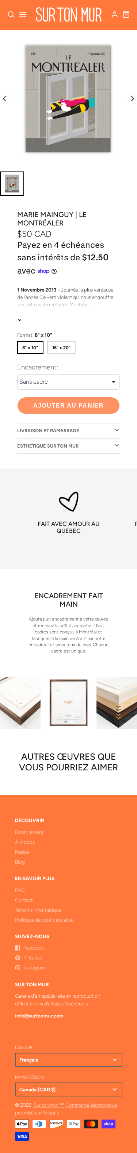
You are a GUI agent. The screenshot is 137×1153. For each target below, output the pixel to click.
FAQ (19, 890)
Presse (22, 852)
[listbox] (68, 382)
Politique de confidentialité (44, 920)
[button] (65, 721)
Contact (24, 900)
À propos (25, 842)
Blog (20, 862)
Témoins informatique (38, 910)
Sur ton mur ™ (49, 1105)
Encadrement (29, 832)
